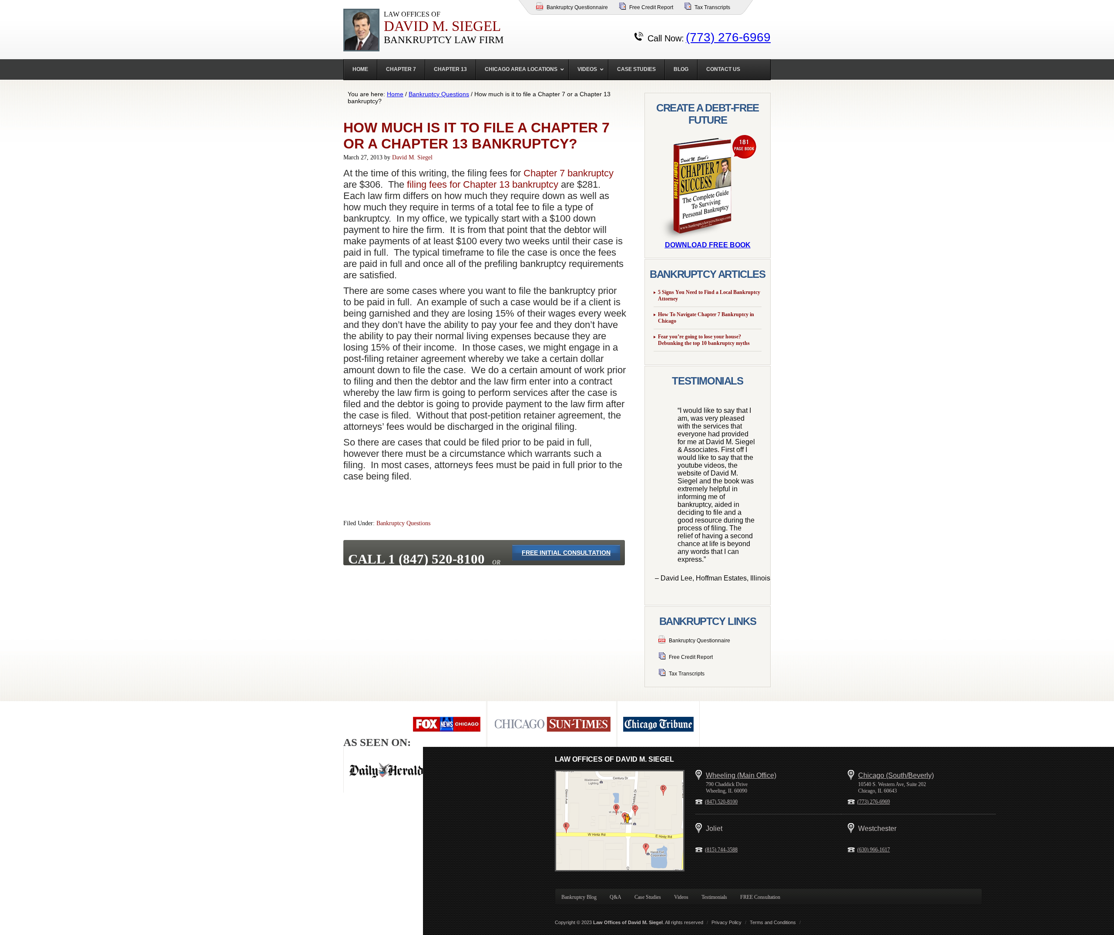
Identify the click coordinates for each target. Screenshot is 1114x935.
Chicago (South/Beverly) (896, 775)
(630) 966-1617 (873, 850)
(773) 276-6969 (728, 37)
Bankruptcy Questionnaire (577, 7)
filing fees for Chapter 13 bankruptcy (482, 184)
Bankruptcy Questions (403, 523)
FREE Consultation (760, 897)
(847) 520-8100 (721, 802)
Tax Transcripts (712, 7)
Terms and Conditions (773, 922)
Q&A (615, 897)
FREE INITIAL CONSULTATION (566, 552)
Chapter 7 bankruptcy (568, 173)
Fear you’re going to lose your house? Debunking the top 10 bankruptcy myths (704, 340)
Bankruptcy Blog (579, 897)
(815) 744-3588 (721, 850)
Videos (681, 897)
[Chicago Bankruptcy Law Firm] (619, 820)
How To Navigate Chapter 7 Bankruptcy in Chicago (706, 317)
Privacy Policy (726, 922)
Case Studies (647, 897)
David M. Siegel (412, 157)
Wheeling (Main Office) (741, 775)
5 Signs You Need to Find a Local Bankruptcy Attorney (709, 295)
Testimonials (714, 897)
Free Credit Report (651, 7)
